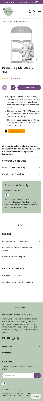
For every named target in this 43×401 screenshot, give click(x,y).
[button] (34, 11)
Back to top (20, 307)
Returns (29, 393)
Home (4, 21)
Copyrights (20, 395)
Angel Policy (30, 395)
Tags (10, 21)
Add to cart (29, 87)
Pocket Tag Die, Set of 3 (21, 21)
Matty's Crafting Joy (14, 390)
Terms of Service (7, 393)
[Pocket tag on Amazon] (14, 129)
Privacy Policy (19, 393)
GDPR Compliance (8, 395)
